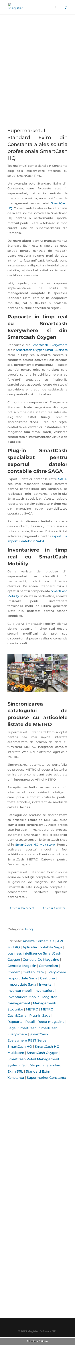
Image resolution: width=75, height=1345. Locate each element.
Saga (11, 1028)
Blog (29, 929)
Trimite (54, 1287)
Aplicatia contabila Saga (42, 947)
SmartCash (27, 1028)
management (18, 1003)
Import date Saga (21, 985)
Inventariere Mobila (23, 997)
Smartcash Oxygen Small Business (42, 350)
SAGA (62, 479)
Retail (30, 1022)
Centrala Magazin (21, 966)
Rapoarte (15, 1022)
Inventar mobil (19, 991)
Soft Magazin (33, 1065)
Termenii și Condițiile (43, 1307)
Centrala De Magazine (41, 960)
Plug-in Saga (39, 1016)
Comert (13, 972)
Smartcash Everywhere (50, 345)
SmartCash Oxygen (42, 1053)
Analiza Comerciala (38, 941)
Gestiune (47, 978)
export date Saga (23, 978)
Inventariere (44, 991)
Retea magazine (51, 1022)
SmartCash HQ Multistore (35, 844)
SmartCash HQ (19, 1047)
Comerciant (48, 966)
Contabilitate (33, 972)
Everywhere (56, 972)
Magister (49, 997)
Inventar (46, 985)
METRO (32, 1009)
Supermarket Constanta (46, 1078)
